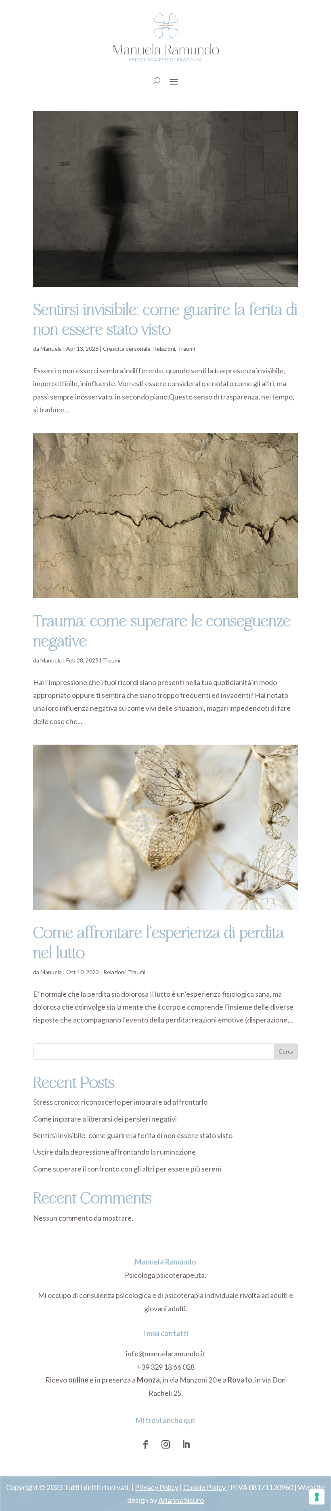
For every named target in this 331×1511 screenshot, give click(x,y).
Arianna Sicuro (181, 1500)
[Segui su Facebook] (145, 1444)
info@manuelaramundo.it (165, 1353)
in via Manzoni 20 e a (182, 1379)
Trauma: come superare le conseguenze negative (162, 630)
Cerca (286, 1051)
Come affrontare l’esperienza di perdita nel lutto (158, 941)
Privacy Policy (156, 1487)
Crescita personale (127, 348)
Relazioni (164, 348)
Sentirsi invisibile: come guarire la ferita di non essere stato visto (165, 318)
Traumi (186, 348)
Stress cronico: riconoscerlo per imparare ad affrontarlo (120, 1101)
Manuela (51, 348)
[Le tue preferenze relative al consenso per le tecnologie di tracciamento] (317, 1497)
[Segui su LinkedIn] (185, 1444)
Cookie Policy (204, 1487)
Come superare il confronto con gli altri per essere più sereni (127, 1168)
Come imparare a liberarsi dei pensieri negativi (105, 1118)
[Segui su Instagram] (165, 1444)
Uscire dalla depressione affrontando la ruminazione (114, 1151)
